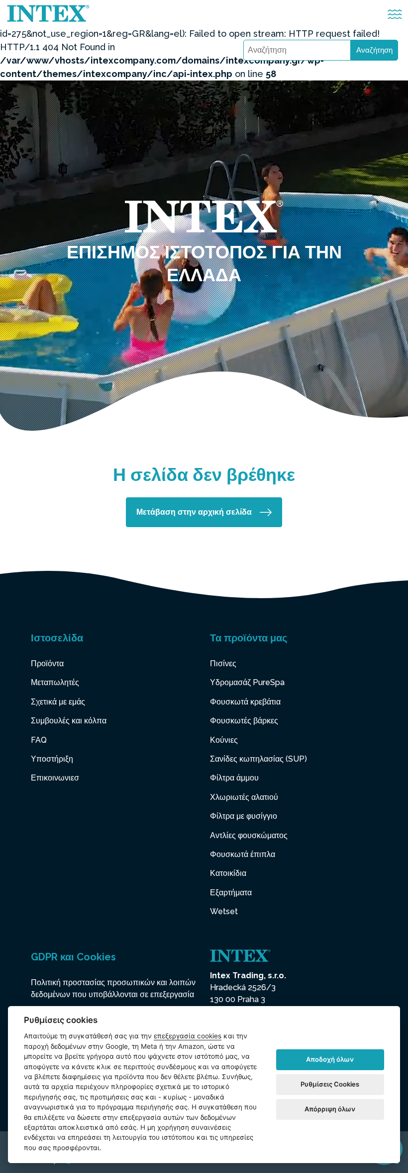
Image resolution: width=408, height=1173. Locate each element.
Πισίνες (223, 663)
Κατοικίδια (228, 873)
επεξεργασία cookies (187, 1036)
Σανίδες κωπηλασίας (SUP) (258, 759)
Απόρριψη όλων (330, 1109)
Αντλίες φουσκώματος (249, 835)
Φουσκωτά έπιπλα (242, 854)
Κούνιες (224, 740)
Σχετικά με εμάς (58, 701)
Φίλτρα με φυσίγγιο (243, 816)
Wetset (224, 911)
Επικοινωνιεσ (55, 777)
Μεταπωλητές (55, 682)
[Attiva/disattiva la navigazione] (395, 14)
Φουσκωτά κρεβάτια (245, 701)
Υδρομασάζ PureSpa (247, 682)
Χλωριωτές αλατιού (244, 797)
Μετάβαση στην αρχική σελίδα (194, 512)
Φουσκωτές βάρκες (244, 720)
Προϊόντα (47, 663)
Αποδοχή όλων (330, 1059)
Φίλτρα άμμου (234, 777)
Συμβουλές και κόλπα (68, 720)
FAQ (39, 740)
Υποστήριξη (52, 759)
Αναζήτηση (374, 50)
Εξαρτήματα (231, 892)
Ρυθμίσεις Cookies (330, 1084)
